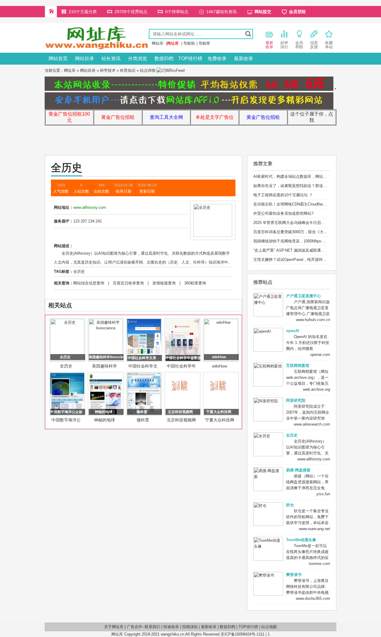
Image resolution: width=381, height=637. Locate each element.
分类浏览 (137, 58)
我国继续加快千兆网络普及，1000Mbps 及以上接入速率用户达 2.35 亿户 (316, 241)
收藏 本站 (329, 45)
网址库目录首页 (51, 11)
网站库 (157, 43)
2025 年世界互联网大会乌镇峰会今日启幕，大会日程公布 (302, 222)
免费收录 (217, 58)
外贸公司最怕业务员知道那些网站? (283, 213)
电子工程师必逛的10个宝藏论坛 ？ (283, 195)
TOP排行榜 (190, 58)
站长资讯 (111, 58)
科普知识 (127, 70)
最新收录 (243, 58)
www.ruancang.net (314, 529)
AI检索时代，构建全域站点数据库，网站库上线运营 (297, 176)
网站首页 (58, 58)
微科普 (143, 420)
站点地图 (269, 626)
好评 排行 (284, 45)
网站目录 (84, 58)
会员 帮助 (299, 45)
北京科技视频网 (181, 420)
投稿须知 (190, 626)
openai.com (320, 354)
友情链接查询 (164, 283)
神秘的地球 (104, 420)
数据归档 (164, 58)
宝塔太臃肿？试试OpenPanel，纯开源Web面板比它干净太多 (305, 259)
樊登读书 (294, 574)
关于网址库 (114, 626)
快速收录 (171, 626)
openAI (292, 330)
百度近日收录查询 (128, 283)
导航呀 (204, 43)
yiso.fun (323, 494)
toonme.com (319, 563)
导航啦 (189, 43)
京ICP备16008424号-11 (240, 634)
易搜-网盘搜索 (298, 470)
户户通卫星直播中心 (303, 296)
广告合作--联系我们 (143, 626)
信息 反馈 (314, 45)
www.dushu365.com (313, 598)
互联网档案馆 (297, 365)
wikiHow (219, 366)
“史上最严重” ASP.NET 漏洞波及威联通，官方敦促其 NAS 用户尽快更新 (315, 250)
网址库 (70, 70)
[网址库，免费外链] (97, 48)
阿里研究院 (295, 400)
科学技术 (107, 70)
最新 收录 (269, 45)
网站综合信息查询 (88, 283)
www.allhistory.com (313, 459)
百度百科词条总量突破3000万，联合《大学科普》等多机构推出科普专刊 (315, 232)
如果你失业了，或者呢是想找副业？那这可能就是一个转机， (305, 185)
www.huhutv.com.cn (313, 319)
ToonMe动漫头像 (301, 540)
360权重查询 (195, 283)
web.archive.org (316, 389)
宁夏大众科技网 (219, 420)
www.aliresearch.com (312, 424)
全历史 (79, 271)
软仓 (290, 505)
